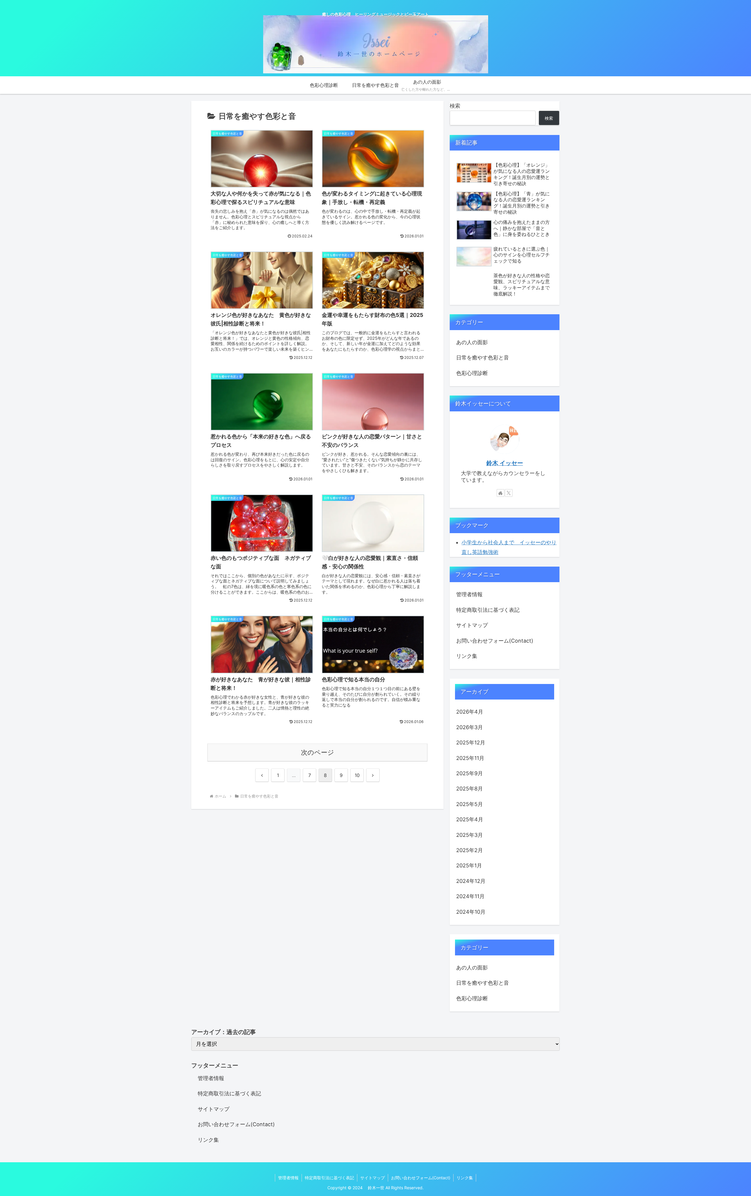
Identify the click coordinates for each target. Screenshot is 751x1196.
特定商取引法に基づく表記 (488, 610)
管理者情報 (469, 594)
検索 (455, 106)
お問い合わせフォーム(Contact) (494, 641)
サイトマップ (472, 625)
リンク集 (466, 656)
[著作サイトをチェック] (500, 493)
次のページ (317, 752)
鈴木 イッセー (504, 463)
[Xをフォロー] (508, 493)
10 (357, 775)
